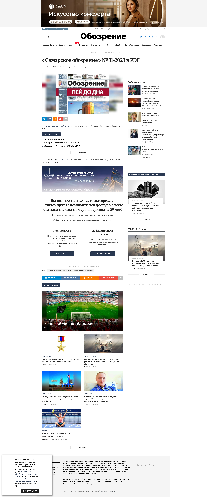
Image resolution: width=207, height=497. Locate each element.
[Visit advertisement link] (103, 13)
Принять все (30, 491)
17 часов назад (149, 94)
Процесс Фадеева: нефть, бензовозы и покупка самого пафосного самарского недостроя (145, 206)
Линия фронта (50, 45)
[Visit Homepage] (103, 36)
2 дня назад (148, 154)
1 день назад (148, 125)
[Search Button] (48, 36)
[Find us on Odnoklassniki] (152, 36)
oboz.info (45, 67)
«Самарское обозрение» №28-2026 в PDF (62, 143)
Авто (101, 45)
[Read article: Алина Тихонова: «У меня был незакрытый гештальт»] (61, 418)
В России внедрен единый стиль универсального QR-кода (153, 149)
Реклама (77, 479)
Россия (62, 45)
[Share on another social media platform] (65, 119)
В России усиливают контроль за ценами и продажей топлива (151, 89)
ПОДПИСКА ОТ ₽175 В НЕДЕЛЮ (56, 29)
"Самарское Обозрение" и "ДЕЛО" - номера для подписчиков (70, 270)
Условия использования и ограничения (78, 481)
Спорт (47, 319)
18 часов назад (149, 108)
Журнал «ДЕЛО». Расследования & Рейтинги (111, 479)
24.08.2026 (54, 327)
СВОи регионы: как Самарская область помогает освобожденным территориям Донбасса (61, 398)
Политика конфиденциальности (109, 481)
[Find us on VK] (149, 36)
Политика (83, 45)
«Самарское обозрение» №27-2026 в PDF (62, 146)
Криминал (146, 45)
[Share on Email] (60, 119)
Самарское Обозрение (49, 439)
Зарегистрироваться (154, 29)
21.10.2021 (141, 213)
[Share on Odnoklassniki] (55, 119)
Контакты (87, 479)
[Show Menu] (43, 36)
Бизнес (94, 45)
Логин (142, 29)
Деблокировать (102, 253)
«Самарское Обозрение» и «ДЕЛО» (77, 67)
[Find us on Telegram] (141, 36)
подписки (63, 159)
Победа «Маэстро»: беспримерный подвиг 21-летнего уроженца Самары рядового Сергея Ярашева (101, 398)
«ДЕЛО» (118, 45)
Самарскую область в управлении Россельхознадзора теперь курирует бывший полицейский (153, 134)
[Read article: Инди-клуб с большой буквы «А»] (82, 311)
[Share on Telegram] (44, 119)
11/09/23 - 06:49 (58, 67)
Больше (82, 152)
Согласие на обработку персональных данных (92, 484)
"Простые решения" (107, 491)
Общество (46, 356)
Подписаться (62, 253)
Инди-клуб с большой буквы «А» (68, 324)
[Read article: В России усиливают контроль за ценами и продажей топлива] (134, 90)
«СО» (108, 45)
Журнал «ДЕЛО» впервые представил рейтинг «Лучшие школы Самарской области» (102, 361)
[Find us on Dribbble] (145, 36)
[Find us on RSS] (156, 36)
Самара (73, 44)
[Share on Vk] (49, 119)
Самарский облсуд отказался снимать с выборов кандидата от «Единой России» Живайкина (151, 117)
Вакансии (67, 484)
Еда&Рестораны (132, 45)
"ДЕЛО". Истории (137, 200)
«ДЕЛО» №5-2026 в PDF (54, 139)
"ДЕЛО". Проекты (91, 356)
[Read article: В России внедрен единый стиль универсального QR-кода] (134, 150)
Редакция (158, 45)
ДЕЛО (46, 327)
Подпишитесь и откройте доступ (57, 126)
